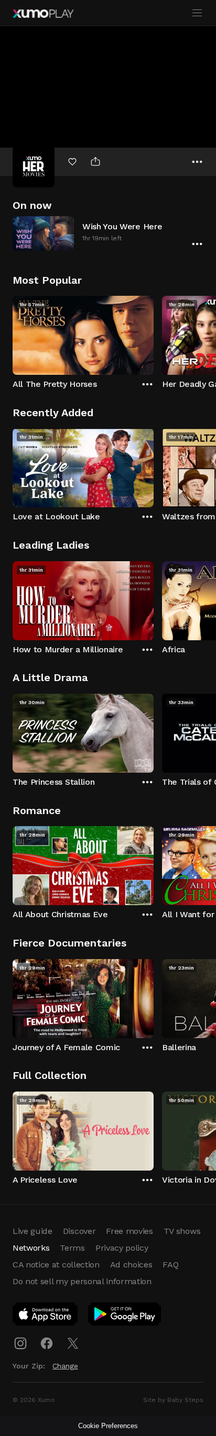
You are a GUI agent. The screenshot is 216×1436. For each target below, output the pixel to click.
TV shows (182, 1231)
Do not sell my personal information (82, 1281)
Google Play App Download (125, 1316)
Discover (79, 1231)
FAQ (170, 1265)
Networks (31, 1248)
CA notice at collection (56, 1265)
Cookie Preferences (108, 1426)
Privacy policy (121, 1248)
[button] (108, 233)
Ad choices (131, 1265)
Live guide (32, 1231)
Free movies (129, 1231)
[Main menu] (197, 13)
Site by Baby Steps (173, 1400)
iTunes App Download (46, 1316)
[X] (73, 1343)
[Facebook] (47, 1343)
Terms (72, 1248)
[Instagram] (20, 1343)
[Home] (43, 13)
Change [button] (65, 1366)
